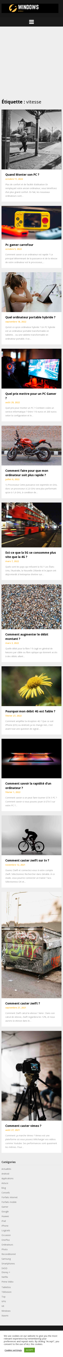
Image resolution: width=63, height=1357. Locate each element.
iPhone (5, 1225)
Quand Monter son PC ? (22, 175)
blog (4, 1187)
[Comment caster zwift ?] (31, 944)
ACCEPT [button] (29, 1350)
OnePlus (6, 1239)
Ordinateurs (7, 1244)
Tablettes (6, 1287)
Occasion (6, 1235)
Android (5, 1173)
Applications (7, 1178)
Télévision (6, 1291)
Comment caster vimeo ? (23, 1126)
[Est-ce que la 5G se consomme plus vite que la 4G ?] (31, 524)
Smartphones (8, 1263)
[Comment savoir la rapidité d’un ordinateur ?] (31, 758)
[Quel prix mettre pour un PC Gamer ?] (31, 368)
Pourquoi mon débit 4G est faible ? (30, 711)
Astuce (5, 1183)
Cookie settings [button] (13, 1350)
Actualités (6, 1168)
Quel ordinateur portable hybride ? (30, 317)
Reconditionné (9, 1254)
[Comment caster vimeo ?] (31, 1075)
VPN (4, 1301)
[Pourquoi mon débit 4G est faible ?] (31, 686)
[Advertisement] (31, 62)
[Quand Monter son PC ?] (31, 139)
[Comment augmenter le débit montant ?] (31, 606)
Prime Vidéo (7, 1281)
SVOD (4, 1268)
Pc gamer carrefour (19, 245)
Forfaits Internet (10, 1197)
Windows (6, 1310)
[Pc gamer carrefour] (31, 222)
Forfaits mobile (9, 1202)
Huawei (5, 1216)
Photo (5, 1249)
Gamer (5, 1206)
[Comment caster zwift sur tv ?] (31, 835)
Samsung (6, 1258)
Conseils (6, 1192)
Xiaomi (5, 1315)
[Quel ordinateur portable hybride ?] (31, 291)
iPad (4, 1220)
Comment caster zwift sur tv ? (27, 860)
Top (4, 1296)
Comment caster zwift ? (22, 1003)
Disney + (6, 1272)
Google (5, 1211)
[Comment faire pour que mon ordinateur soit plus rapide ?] (31, 445)
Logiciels (6, 1230)
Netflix (5, 1277)
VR (3, 1306)
